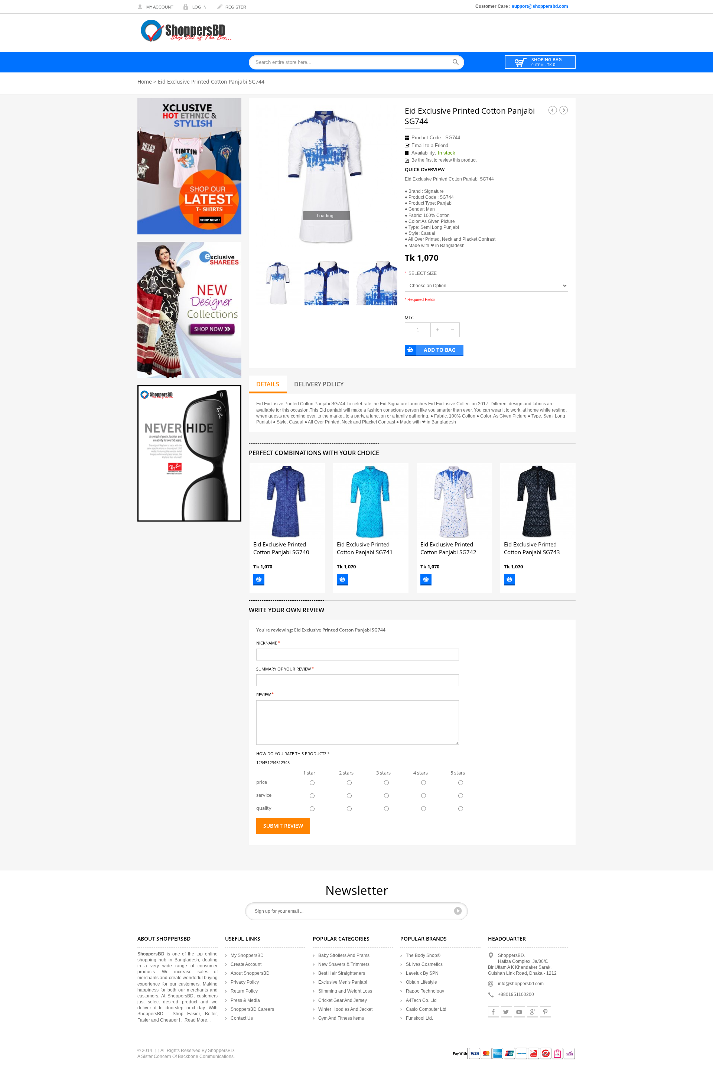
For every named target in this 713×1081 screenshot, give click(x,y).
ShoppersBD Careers (252, 1009)
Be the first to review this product (443, 160)
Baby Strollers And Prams (343, 955)
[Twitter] (506, 1011)
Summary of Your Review (283, 668)
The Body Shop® (423, 955)
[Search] (458, 62)
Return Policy (244, 991)
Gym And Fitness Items (341, 1018)
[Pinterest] (545, 1011)
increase (437, 329)
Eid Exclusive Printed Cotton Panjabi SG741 (365, 548)
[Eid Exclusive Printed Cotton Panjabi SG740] (287, 501)
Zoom (385, 234)
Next (563, 109)
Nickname (266, 642)
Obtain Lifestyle (421, 982)
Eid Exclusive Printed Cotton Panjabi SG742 (448, 548)
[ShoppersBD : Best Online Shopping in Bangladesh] (186, 30)
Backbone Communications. (206, 1056)
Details (267, 384)
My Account (159, 7)
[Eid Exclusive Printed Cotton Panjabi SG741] (370, 501)
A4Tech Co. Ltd (421, 1000)
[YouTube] (519, 1011)
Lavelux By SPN (422, 973)
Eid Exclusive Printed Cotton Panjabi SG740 (281, 548)
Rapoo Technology (425, 991)
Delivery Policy (319, 384)
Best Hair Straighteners (341, 973)
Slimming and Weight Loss (345, 991)
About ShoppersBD (250, 973)
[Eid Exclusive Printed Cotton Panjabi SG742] (454, 501)
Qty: (409, 317)
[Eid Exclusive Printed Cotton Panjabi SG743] (538, 501)
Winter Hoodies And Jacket (345, 1009)
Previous (552, 109)
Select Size (421, 273)
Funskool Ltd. (419, 1018)
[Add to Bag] (258, 579)
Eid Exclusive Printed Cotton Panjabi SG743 (532, 548)
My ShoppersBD (247, 955)
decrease (452, 329)
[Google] (532, 1011)
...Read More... (196, 1020)
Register (235, 7)
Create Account (246, 964)
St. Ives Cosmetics (424, 964)
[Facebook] (493, 1011)
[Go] (458, 911)
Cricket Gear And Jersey (342, 1000)
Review (263, 694)
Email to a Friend (429, 145)
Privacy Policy (245, 982)
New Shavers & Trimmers (343, 964)
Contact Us (242, 1018)
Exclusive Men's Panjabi (342, 982)
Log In (199, 7)
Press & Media (245, 1000)
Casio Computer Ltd (426, 1009)
